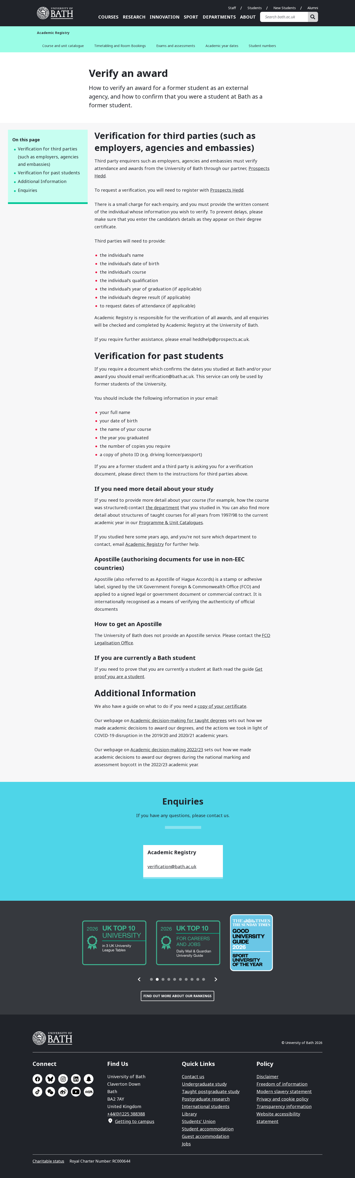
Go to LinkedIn (76, 1079)
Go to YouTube (76, 1092)
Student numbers (262, 45)
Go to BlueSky (50, 1079)
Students (255, 8)
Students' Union (198, 1121)
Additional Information (42, 181)
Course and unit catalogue (63, 45)
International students (205, 1106)
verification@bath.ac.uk (172, 866)
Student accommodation (208, 1129)
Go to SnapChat (88, 1079)
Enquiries (27, 190)
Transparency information (284, 1106)
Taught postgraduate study (211, 1091)
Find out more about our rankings (177, 996)
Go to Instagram (63, 1079)
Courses (108, 17)
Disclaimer (267, 1076)
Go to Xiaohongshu (88, 1092)
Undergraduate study (204, 1084)
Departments (219, 17)
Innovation (164, 17)
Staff (232, 8)
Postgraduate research (206, 1099)
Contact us (193, 1076)
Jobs (186, 1144)
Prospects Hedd (226, 190)
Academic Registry (144, 544)
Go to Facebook (37, 1079)
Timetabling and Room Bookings (120, 45)
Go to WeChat (50, 1092)
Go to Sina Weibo (63, 1092)
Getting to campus (134, 1121)
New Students (284, 8)
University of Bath (57, 13)
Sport (191, 17)
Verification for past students (49, 173)
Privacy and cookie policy (282, 1099)
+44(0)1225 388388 (126, 1114)
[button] (139, 979)
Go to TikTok (37, 1092)
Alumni (312, 8)
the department (162, 507)
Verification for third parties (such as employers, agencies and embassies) (48, 156)
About (248, 17)
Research (134, 17)
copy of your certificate (222, 706)
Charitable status (48, 1161)
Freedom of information (281, 1084)
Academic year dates (222, 45)
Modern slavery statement (284, 1091)
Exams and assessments (175, 45)
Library (189, 1114)
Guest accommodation (205, 1136)
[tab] (151, 979)
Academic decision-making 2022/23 (166, 749)
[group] (114, 943)
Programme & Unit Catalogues (171, 522)
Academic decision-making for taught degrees (178, 720)
